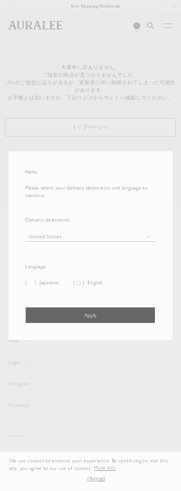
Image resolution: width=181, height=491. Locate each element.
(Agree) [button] (96, 478)
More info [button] (104, 468)
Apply (90, 315)
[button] (75, 479)
